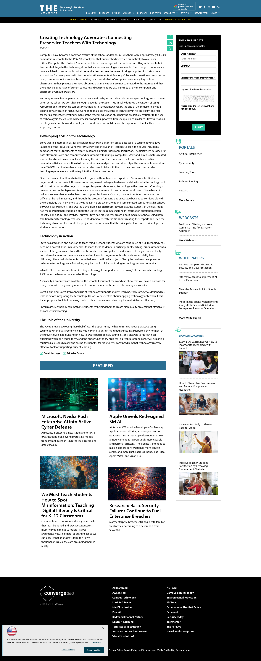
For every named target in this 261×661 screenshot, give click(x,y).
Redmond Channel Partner (127, 617)
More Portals (186, 200)
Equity (152, 20)
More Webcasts (188, 240)
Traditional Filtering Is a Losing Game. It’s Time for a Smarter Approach (196, 227)
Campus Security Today (180, 592)
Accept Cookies (94, 650)
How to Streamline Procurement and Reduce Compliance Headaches (197, 386)
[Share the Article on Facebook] (170, 37)
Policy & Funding (188, 181)
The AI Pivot (174, 626)
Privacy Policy (204, 89)
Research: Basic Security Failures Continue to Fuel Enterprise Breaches (135, 510)
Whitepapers (191, 257)
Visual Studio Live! (123, 636)
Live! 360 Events (121, 602)
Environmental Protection (182, 597)
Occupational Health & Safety (184, 607)
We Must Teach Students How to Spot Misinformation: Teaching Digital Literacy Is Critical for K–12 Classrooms (67, 505)
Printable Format (76, 353)
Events (185, 13)
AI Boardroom (120, 588)
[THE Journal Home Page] (62, 9)
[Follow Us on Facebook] (204, 6)
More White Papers (190, 318)
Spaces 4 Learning (123, 621)
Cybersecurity (186, 163)
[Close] (103, 628)
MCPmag (172, 602)
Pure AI (116, 612)
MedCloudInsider (122, 607)
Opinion (116, 13)
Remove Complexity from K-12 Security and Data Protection (196, 266)
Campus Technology (124, 597)
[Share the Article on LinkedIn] (170, 43)
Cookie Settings (68, 649)
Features (104, 13)
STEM (136, 20)
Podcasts (155, 13)
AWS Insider (119, 592)
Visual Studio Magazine (180, 631)
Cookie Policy (130, 649)
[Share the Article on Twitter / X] (170, 48)
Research (142, 13)
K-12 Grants (111, 20)
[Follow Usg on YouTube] (213, 6)
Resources (169, 13)
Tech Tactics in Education (126, 626)
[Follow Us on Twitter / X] (209, 7)
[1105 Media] (58, 620)
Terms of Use (149, 649)
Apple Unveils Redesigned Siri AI (136, 418)
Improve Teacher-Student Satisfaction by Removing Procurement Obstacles (193, 466)
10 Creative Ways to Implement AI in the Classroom (198, 278)
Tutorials (96, 20)
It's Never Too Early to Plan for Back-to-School (196, 426)
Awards (127, 13)
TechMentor (173, 621)
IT (160, 20)
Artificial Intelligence (190, 154)
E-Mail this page (52, 353)
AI (144, 20)
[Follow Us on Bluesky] (200, 6)
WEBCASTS (188, 217)
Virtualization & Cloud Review (129, 631)
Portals (187, 147)
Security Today (175, 617)
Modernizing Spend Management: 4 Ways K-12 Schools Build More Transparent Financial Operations (198, 305)
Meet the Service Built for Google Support (197, 291)
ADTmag (172, 588)
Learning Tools (187, 172)
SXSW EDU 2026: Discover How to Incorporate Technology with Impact (198, 345)
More (214, 13)
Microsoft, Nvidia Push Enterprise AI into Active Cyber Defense (66, 421)
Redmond (172, 612)
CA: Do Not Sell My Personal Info (173, 649)
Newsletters (202, 13)
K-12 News (91, 13)
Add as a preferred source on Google (185, 6)
